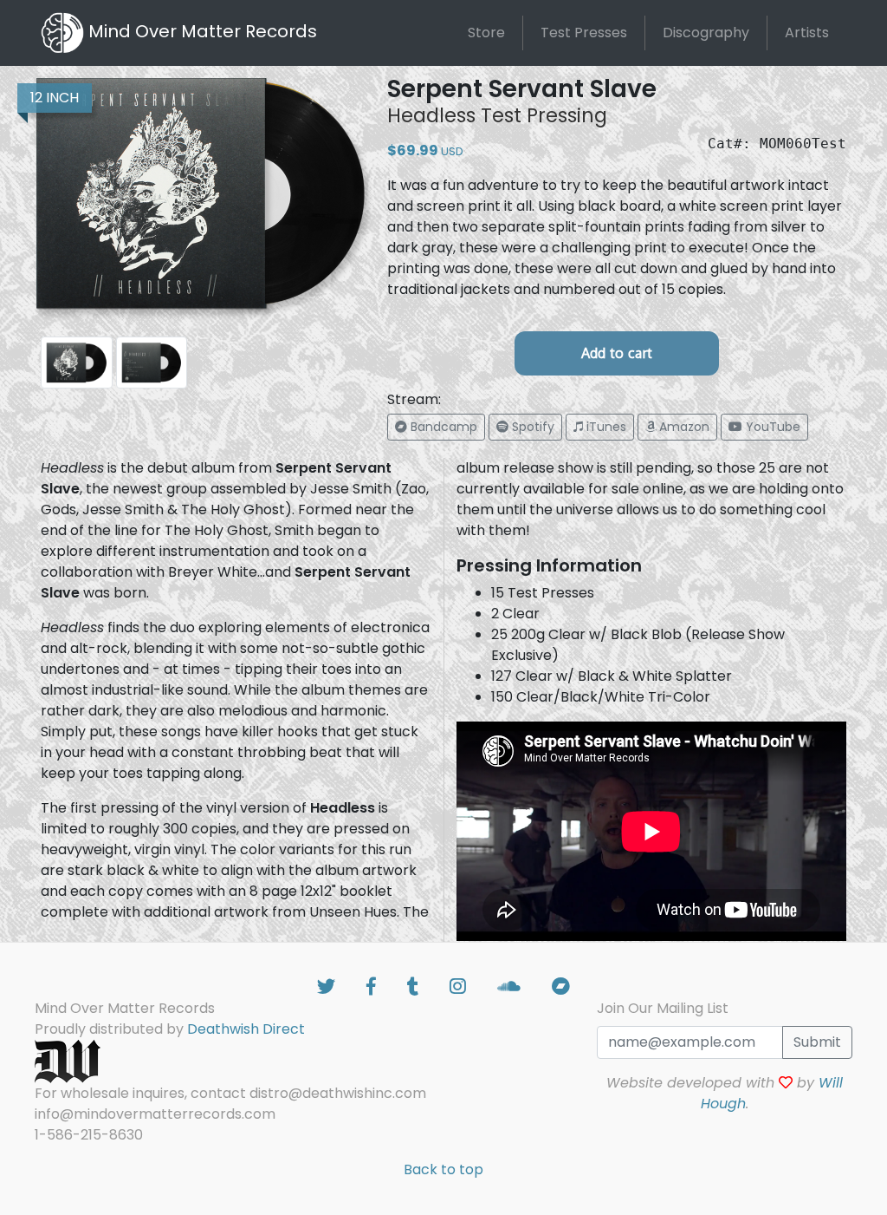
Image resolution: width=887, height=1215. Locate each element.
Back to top (443, 1169)
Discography (706, 32)
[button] (436, 427)
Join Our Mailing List (662, 1008)
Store (486, 32)
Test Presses (584, 32)
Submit (817, 1042)
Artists (807, 32)
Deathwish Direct (246, 1029)
